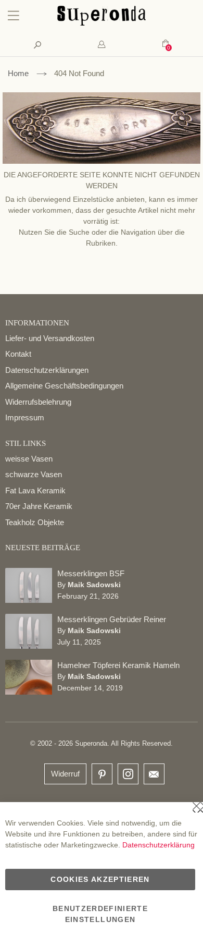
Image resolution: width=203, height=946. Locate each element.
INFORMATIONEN (37, 323)
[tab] (101, 44)
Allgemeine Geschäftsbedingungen (64, 385)
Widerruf (65, 773)
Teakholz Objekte (34, 522)
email (154, 773)
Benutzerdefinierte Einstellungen (100, 914)
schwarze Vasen (33, 474)
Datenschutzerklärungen (46, 370)
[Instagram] (128, 771)
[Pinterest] (102, 774)
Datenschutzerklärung (158, 845)
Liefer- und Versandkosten (49, 338)
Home (18, 73)
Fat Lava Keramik (35, 490)
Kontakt (18, 353)
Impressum (24, 417)
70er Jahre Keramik (38, 506)
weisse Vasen (29, 458)
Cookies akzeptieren (100, 879)
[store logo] (101, 23)
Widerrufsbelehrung (38, 401)
